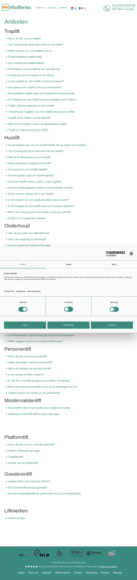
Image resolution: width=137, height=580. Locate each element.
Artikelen (46, 572)
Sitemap (117, 572)
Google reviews (108, 567)
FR (84, 8)
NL (76, 8)
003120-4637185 (126, 5)
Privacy (105, 572)
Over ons (33, 572)
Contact (78, 572)
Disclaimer (91, 572)
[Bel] (107, 8)
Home (21, 572)
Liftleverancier (62, 572)
